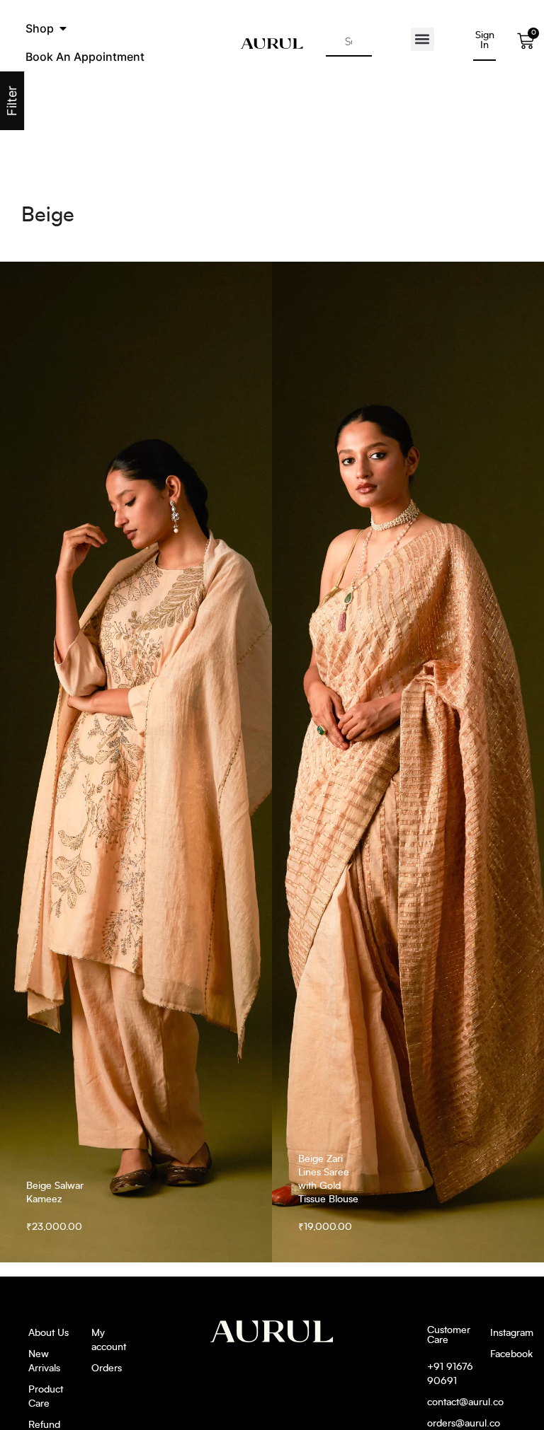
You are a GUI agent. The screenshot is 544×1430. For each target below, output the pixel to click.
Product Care (45, 1397)
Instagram (503, 1333)
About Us (48, 1333)
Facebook (503, 1354)
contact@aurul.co (451, 1402)
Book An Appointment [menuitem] (85, 57)
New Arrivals (44, 1361)
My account (108, 1340)
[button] (63, 28)
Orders (106, 1368)
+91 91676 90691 (450, 1374)
